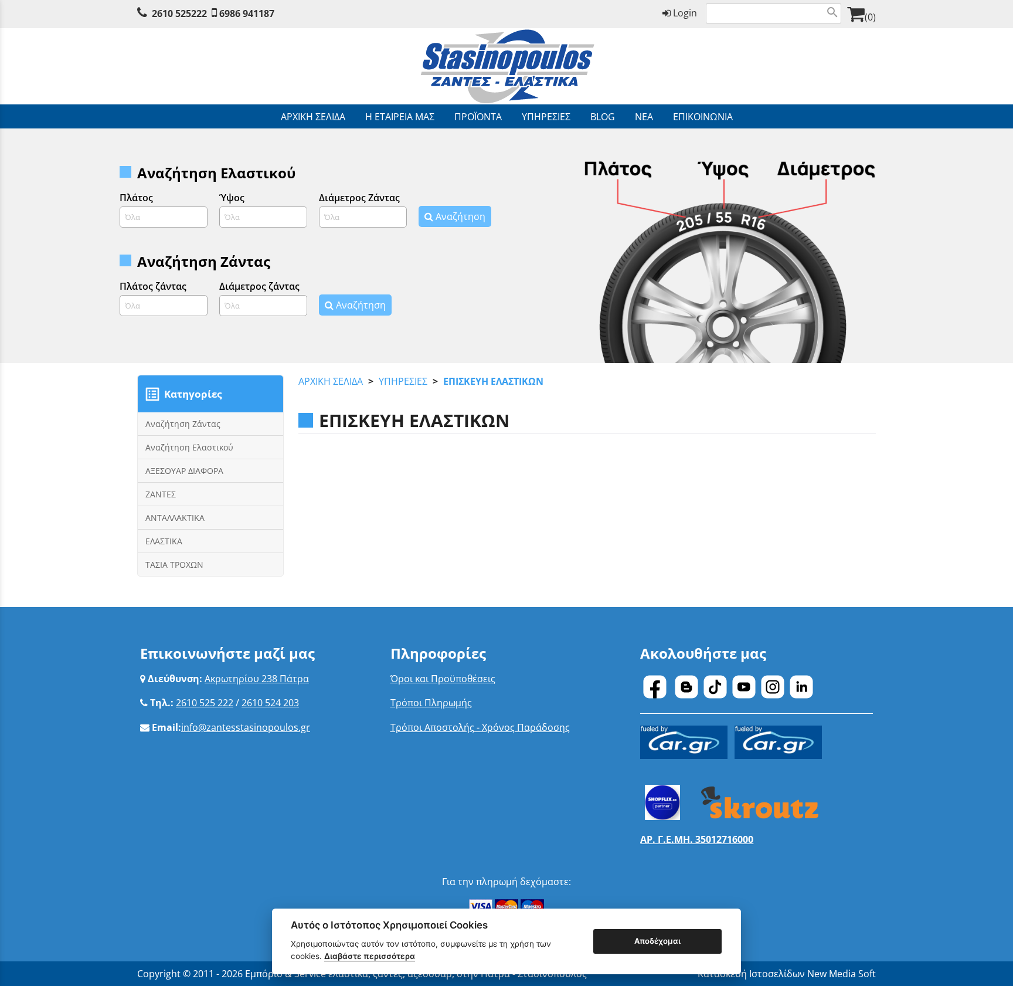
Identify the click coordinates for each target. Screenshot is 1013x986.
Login (684, 12)
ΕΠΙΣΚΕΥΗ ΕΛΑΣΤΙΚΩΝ (493, 381)
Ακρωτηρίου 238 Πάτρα (257, 678)
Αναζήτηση (459, 216)
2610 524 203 (270, 702)
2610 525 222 (204, 702)
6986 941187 (246, 13)
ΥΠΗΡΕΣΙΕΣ (403, 381)
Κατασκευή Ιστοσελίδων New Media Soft (787, 973)
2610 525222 (179, 13)
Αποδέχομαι (657, 941)
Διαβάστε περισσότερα (369, 956)
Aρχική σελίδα (330, 381)
